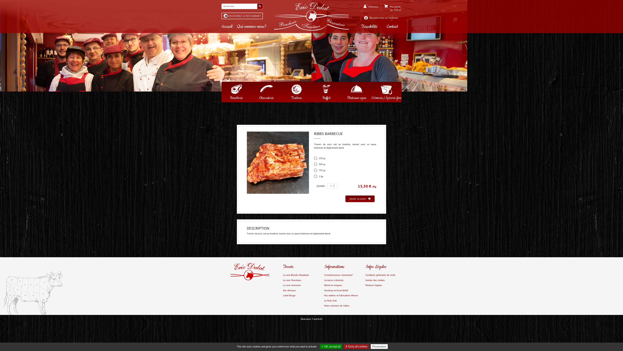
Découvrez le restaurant (244, 15)
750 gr (322, 170)
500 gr (322, 164)
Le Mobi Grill (330, 300)
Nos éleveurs (289, 290)
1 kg (321, 176)
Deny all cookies (357, 346)
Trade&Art (317, 319)
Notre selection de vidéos (336, 305)
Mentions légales (373, 285)
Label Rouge (289, 295)
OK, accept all (332, 346)
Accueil (226, 26)
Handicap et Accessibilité (336, 290)
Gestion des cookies (375, 280)
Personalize (379, 346)
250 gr (322, 158)
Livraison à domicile (333, 280)
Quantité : (321, 185)
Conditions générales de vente (380, 274)
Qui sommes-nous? (252, 26)
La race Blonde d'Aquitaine (296, 274)
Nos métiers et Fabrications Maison (341, 295)
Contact (392, 26)
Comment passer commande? (338, 274)
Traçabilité (369, 26)
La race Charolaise (292, 280)
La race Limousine (292, 285)
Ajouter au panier (358, 198)
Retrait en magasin (333, 285)
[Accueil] (311, 16)
